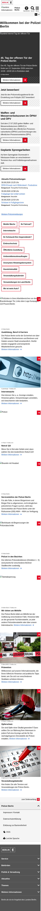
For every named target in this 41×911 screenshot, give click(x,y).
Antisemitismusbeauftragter (15, 256)
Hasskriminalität (10, 269)
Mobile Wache (9, 224)
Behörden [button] (5, 865)
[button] (37, 14)
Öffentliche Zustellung (12, 250)
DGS (8, 832)
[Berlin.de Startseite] (7, 2)
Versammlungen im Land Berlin (16, 282)
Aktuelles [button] (5, 879)
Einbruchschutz (10, 243)
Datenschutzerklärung (12, 819)
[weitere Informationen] (7, 8)
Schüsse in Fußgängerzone (12, 203)
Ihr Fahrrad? (26, 224)
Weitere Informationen (11, 80)
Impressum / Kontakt (11, 812)
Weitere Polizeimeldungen (12, 214)
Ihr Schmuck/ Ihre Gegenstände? (17, 237)
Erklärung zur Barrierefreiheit (14, 825)
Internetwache (9, 231)
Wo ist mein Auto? (11, 288)
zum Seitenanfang (29, 799)
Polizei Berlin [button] (7, 806)
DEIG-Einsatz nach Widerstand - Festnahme (19, 185)
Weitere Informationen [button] (11, 892)
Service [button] (4, 859)
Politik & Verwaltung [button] (10, 872)
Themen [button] (5, 885)
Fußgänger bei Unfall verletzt (13, 194)
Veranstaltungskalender (13, 276)
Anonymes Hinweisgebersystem (17, 263)
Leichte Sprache (12, 838)
